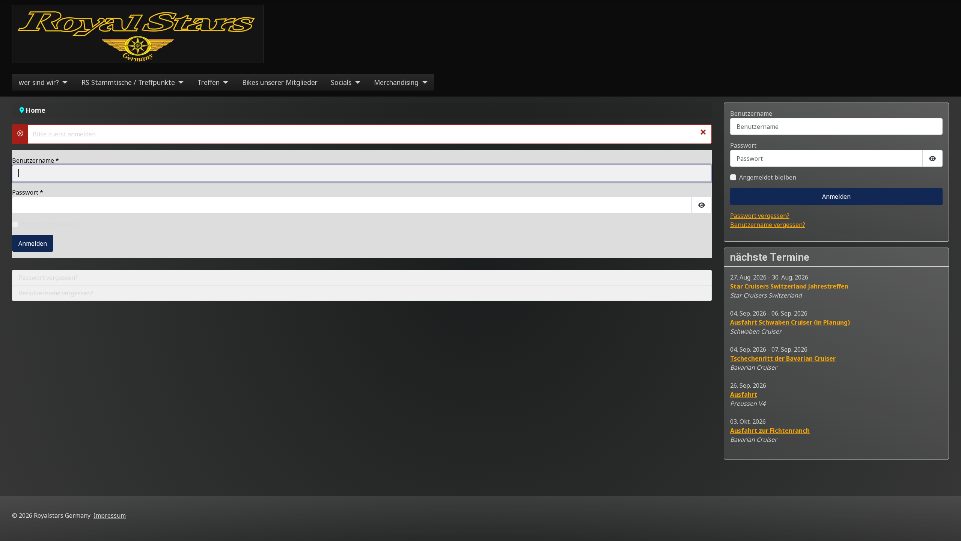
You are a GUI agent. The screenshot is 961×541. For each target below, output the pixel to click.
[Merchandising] (423, 82)
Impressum (109, 515)
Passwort (27, 192)
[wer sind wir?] (63, 82)
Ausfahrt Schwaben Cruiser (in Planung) (790, 322)
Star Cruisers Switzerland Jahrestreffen (789, 286)
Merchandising (396, 82)
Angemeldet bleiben (49, 224)
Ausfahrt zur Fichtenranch (770, 430)
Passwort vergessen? (48, 278)
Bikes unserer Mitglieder (280, 82)
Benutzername (35, 160)
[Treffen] (224, 82)
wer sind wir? (39, 82)
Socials (341, 82)
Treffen (208, 82)
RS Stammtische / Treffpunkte (128, 82)
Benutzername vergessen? (55, 293)
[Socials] (356, 82)
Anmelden (32, 243)
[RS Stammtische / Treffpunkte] (179, 82)
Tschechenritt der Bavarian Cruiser (783, 358)
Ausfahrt (743, 394)
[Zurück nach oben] (948, 527)
